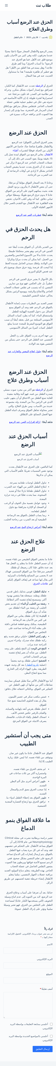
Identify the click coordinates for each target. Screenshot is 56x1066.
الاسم (50, 944)
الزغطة (39, 85)
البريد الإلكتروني (45, 959)
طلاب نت (43, 5)
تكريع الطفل (32, 664)
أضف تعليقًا (46, 988)
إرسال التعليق (42, 1048)
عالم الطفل (18, 37)
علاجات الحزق (40, 583)
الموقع (49, 974)
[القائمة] (6, 5)
